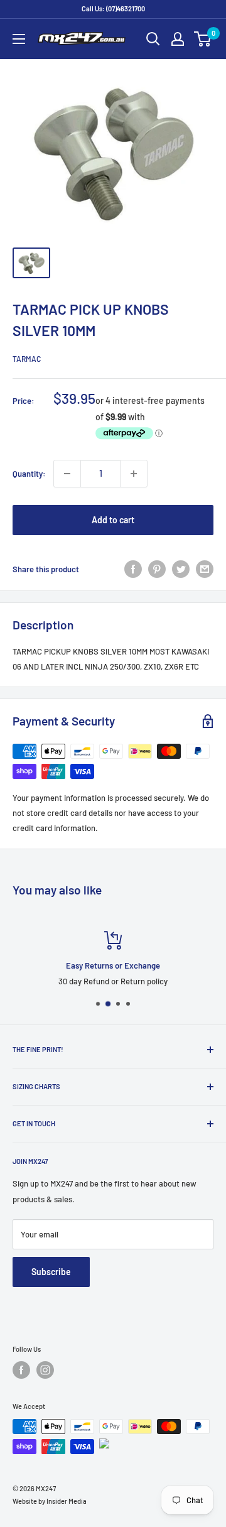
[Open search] (153, 39)
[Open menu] (19, 39)
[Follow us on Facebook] (21, 1370)
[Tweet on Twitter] (181, 569)
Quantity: (29, 474)
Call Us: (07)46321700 (113, 8)
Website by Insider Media (50, 1501)
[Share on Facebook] (133, 569)
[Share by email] (204, 569)
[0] (203, 38)
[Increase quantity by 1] (134, 473)
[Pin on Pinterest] (157, 569)
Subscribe (51, 1271)
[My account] (177, 39)
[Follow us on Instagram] (45, 1370)
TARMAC (27, 358)
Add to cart (113, 519)
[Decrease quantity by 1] (67, 473)
